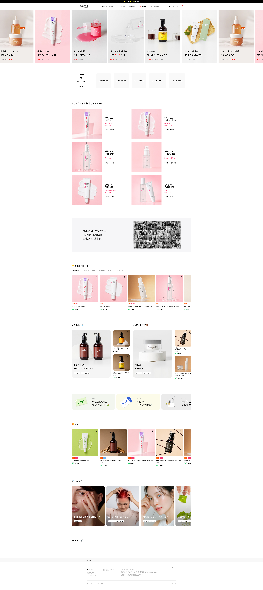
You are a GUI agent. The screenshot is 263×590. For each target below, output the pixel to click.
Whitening (103, 80)
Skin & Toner (157, 80)
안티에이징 (102, 270)
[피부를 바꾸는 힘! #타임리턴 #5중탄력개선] (152, 353)
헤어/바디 (110, 270)
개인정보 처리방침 (99, 583)
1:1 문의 (172, 567)
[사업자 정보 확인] (136, 572)
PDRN (142, 6)
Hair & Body (176, 80)
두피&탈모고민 (131, 6)
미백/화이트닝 (75, 270)
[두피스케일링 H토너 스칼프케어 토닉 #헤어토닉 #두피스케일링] (91, 353)
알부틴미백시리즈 (121, 6)
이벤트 (150, 6)
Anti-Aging (121, 80)
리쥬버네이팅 (85, 270)
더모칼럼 (156, 6)
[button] (187, 38)
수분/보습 (94, 270)
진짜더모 (104, 6)
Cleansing (139, 80)
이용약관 (91, 583)
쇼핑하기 (111, 6)
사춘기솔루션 (119, 270)
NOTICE (89, 560)
